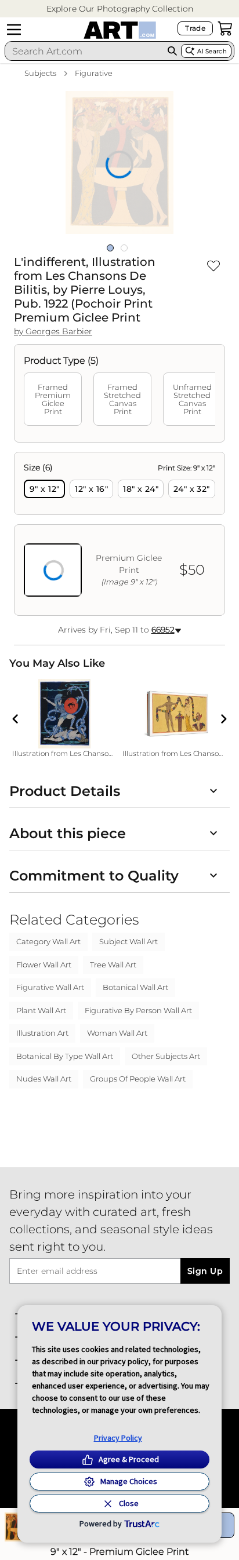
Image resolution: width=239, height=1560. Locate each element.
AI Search (212, 51)
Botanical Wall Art (135, 987)
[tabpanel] (119, 534)
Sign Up (205, 1271)
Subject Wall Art (128, 941)
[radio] (44, 489)
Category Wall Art (48, 941)
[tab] (53, 399)
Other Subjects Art (166, 1056)
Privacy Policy (118, 1438)
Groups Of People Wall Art (138, 1078)
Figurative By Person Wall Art (138, 1010)
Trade (195, 28)
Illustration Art (42, 1032)
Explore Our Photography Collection (119, 8)
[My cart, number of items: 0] (225, 28)
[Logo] (120, 30)
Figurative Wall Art (50, 987)
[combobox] (84, 51)
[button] (119, 9)
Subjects (40, 73)
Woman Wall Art (117, 1032)
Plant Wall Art (41, 1010)
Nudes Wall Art (43, 1078)
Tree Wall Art (113, 964)
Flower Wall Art (43, 964)
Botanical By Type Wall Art (64, 1056)
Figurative (94, 73)
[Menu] (14, 29)
